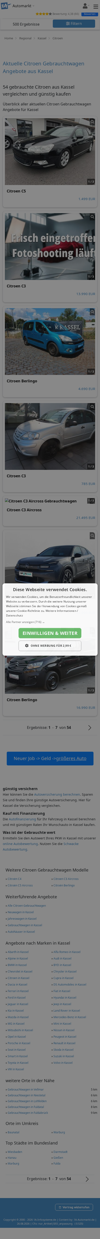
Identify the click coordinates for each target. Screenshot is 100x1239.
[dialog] (50, 619)
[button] (50, 622)
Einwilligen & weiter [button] (50, 633)
